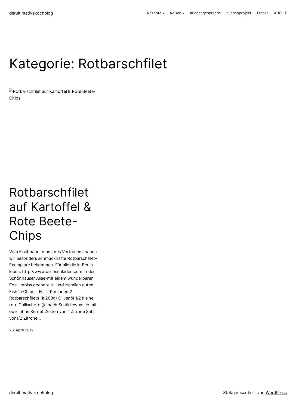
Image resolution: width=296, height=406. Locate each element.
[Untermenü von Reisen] (183, 13)
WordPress (276, 392)
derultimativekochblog (31, 13)
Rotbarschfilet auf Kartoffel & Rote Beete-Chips (50, 214)
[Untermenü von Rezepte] (163, 13)
